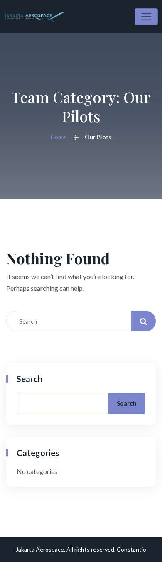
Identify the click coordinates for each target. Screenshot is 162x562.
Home (58, 136)
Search (29, 379)
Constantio (131, 549)
